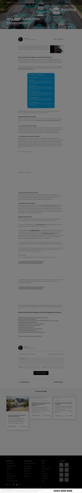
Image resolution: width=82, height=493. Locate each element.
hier (36, 491)
